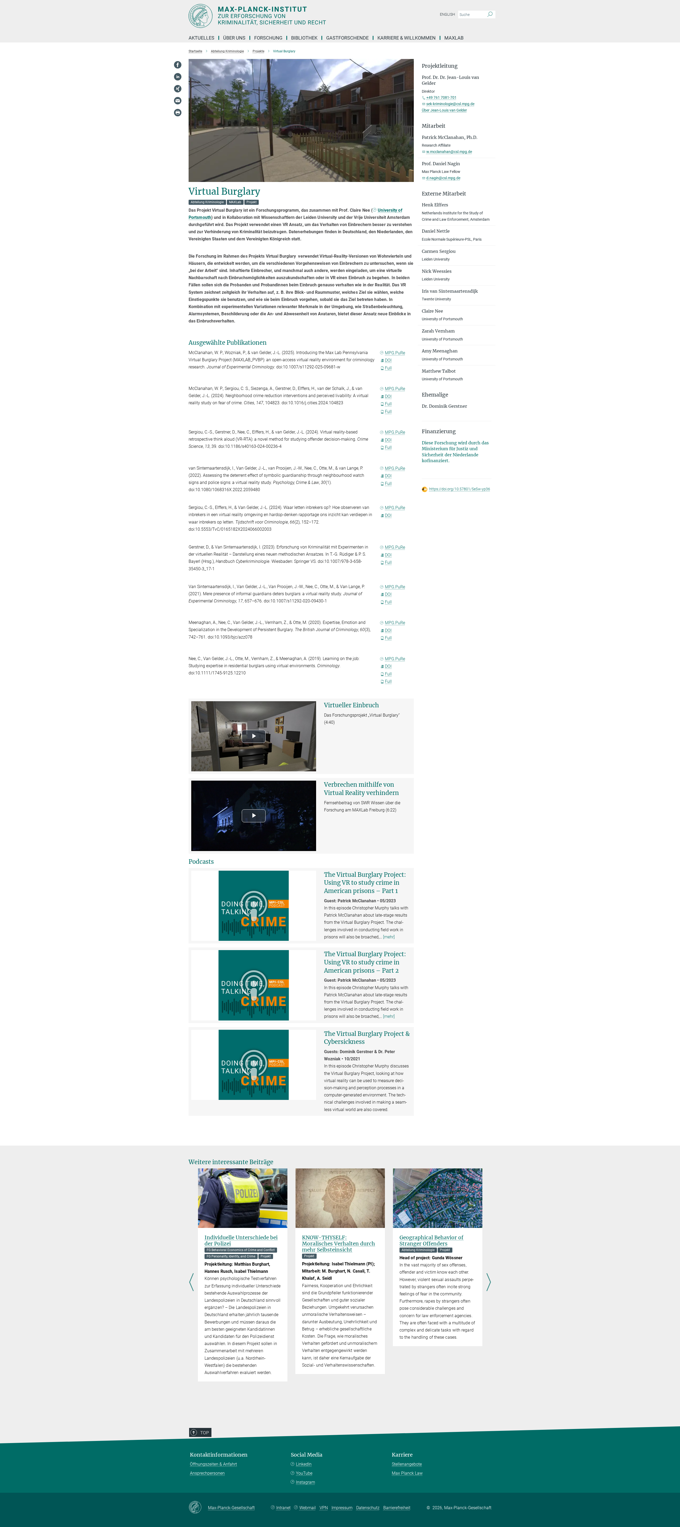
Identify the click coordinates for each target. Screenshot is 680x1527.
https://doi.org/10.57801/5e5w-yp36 (459, 489)
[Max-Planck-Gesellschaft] (198, 1507)
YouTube (304, 1473)
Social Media (306, 1455)
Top (204, 1432)
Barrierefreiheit (396, 1507)
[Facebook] (178, 65)
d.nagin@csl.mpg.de (443, 178)
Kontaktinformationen (219, 1455)
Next (488, 1282)
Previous (191, 1282)
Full (388, 368)
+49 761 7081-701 (441, 97)
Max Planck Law (407, 1473)
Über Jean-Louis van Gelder (444, 110)
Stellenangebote (407, 1464)
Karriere (402, 1455)
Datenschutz (368, 1507)
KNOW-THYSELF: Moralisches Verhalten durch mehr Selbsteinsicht (338, 1243)
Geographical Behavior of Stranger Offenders (432, 1240)
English (447, 14)
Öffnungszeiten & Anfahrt (213, 1464)
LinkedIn (304, 1464)
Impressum (342, 1507)
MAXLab (454, 38)
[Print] (178, 113)
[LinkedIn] (178, 77)
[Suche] (489, 14)
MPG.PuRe (395, 352)
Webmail (307, 1507)
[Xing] (178, 89)
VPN (324, 1507)
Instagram (305, 1482)
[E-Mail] (178, 101)
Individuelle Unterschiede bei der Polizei (241, 1240)
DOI (388, 360)
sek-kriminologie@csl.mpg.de (450, 104)
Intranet (283, 1507)
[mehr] (389, 936)
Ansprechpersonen (207, 1473)
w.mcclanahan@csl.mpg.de (449, 152)
